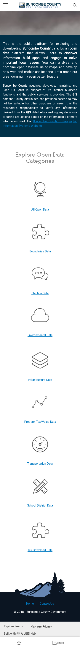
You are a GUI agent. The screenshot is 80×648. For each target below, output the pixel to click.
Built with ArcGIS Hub (20, 633)
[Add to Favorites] (19, 643)
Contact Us (47, 603)
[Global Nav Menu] (5, 5)
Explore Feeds (13, 626)
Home (30, 603)
